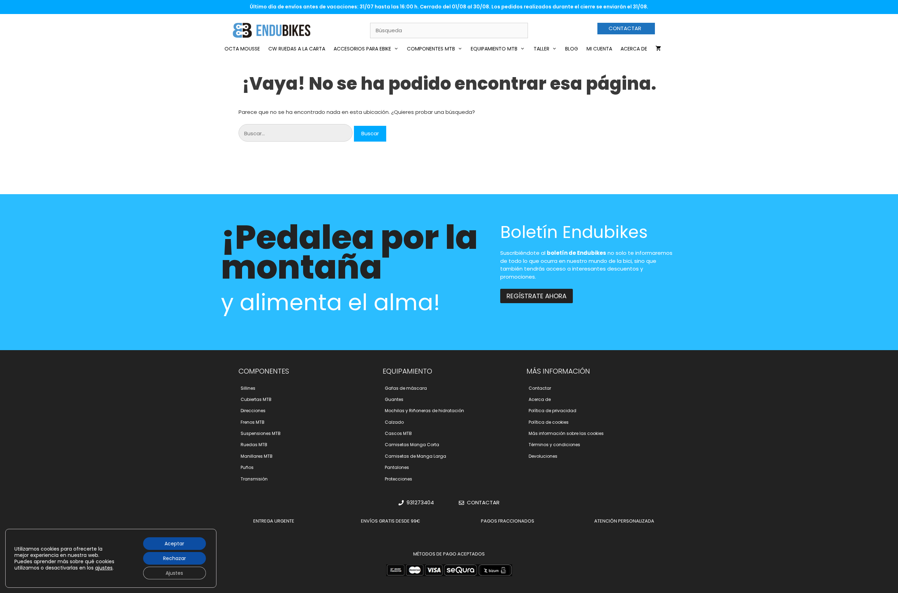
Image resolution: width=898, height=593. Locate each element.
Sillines (248, 388)
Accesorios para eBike (362, 48)
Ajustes (174, 573)
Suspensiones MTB (261, 433)
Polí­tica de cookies (549, 422)
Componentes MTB (431, 48)
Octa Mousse (242, 48)
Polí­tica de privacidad (552, 411)
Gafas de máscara (406, 388)
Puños (247, 467)
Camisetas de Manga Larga (415, 456)
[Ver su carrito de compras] (658, 48)
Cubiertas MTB (256, 399)
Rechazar (174, 558)
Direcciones (253, 411)
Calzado (394, 422)
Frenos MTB (252, 422)
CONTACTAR (625, 28)
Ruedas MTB (254, 445)
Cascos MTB (398, 433)
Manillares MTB (257, 456)
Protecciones (398, 479)
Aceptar (174, 543)
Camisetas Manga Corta (412, 445)
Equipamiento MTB (494, 48)
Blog (571, 48)
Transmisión (254, 479)
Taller (541, 48)
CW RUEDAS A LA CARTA (296, 48)
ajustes (104, 568)
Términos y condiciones (554, 445)
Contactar (540, 388)
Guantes (394, 399)
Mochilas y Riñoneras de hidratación (424, 411)
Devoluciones (543, 456)
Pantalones (397, 467)
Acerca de (634, 48)
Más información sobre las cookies (566, 433)
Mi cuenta (599, 48)
